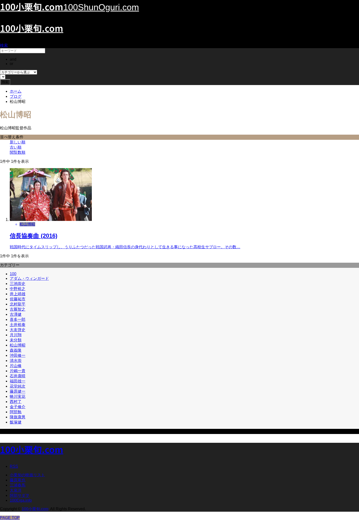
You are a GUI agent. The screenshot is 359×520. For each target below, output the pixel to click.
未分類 (15, 340)
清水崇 (15, 360)
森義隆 (15, 350)
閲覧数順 (17, 152)
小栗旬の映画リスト (27, 475)
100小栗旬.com (31, 28)
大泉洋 (15, 490)
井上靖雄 (17, 294)
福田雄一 (17, 381)
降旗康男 (17, 417)
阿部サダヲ (19, 495)
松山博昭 (17, 345)
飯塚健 (15, 422)
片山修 (15, 366)
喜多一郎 (17, 319)
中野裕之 (17, 289)
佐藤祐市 (17, 299)
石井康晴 (17, 376)
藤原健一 (17, 391)
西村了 (15, 402)
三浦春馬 (17, 485)
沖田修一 (17, 355)
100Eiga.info (21, 500)
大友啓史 (17, 330)
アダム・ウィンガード (29, 278)
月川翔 (15, 335)
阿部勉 (15, 412)
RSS (14, 466)
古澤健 (15, 314)
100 (13, 274)
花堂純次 (17, 386)
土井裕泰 (17, 325)
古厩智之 (17, 309)
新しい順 (17, 142)
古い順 (15, 147)
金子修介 (17, 407)
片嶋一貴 (17, 371)
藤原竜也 (17, 480)
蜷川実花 (17, 396)
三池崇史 (17, 284)
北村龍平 (17, 304)
